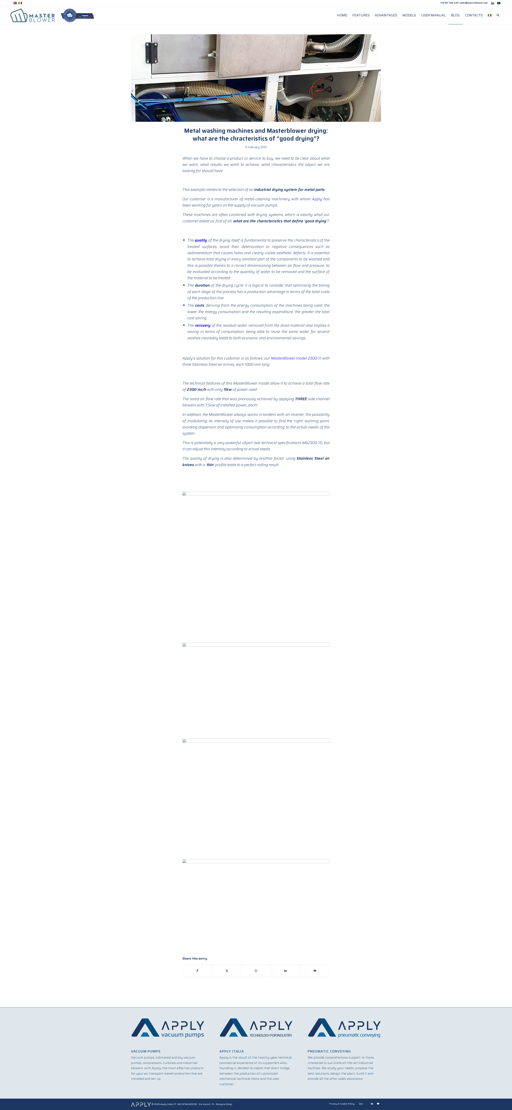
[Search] (498, 15)
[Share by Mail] (314, 971)
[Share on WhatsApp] (256, 971)
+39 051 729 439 (449, 3)
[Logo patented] (52, 15)
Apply (317, 199)
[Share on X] (226, 971)
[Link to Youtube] (499, 3)
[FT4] (256, 78)
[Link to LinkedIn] (493, 3)
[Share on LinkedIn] (285, 971)
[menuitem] (342, 15)
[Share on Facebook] (197, 971)
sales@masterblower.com (474, 3)
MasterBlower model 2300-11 (296, 358)
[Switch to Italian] (489, 15)
